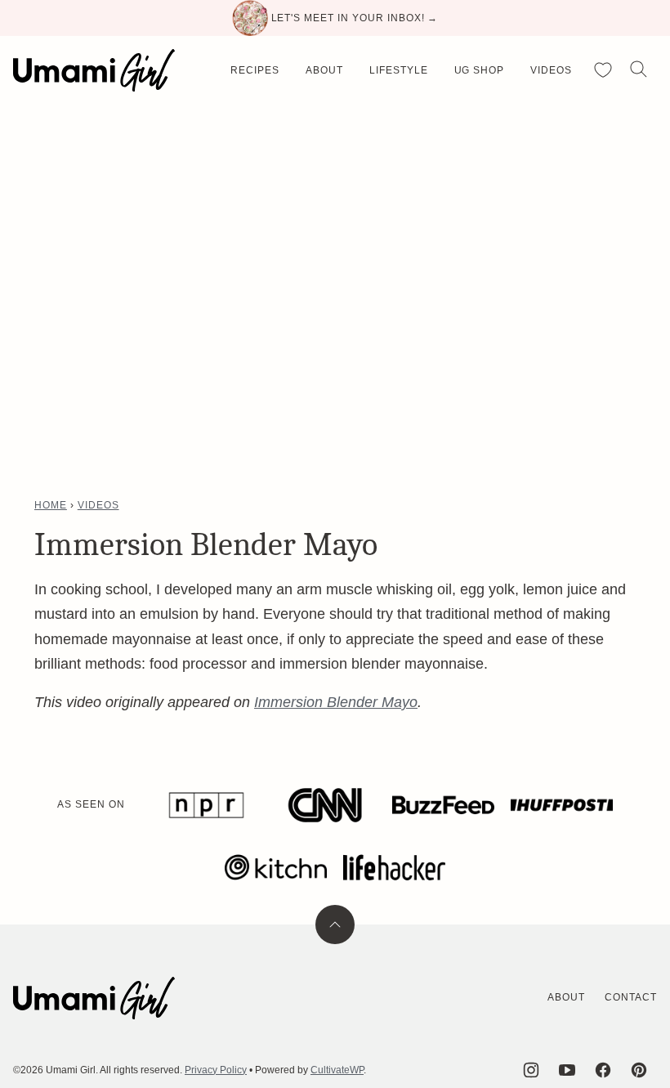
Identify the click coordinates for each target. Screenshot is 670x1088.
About (324, 70)
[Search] (639, 69)
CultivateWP (337, 1070)
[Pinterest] (639, 1070)
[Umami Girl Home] (94, 70)
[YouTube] (567, 1070)
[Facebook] (603, 1070)
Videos (551, 70)
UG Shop (479, 70)
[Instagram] (531, 1070)
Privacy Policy (216, 1070)
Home (50, 505)
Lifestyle (398, 70)
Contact (631, 997)
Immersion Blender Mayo (336, 702)
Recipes (254, 70)
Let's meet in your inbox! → (355, 18)
